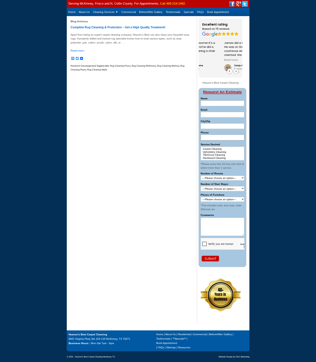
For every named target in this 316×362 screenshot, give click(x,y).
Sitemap (171, 347)
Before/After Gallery (151, 12)
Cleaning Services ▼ (105, 12)
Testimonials (173, 12)
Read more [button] (209, 60)
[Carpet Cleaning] (222, 148)
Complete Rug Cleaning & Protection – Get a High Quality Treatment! (118, 27)
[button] (236, 71)
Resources (184, 347)
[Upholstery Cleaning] (222, 152)
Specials (189, 12)
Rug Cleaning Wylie (97, 69)
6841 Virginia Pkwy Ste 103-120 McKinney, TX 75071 (99, 338)
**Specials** (179, 338)
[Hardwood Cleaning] (222, 158)
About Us (84, 12)
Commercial (128, 12)
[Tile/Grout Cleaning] (222, 154)
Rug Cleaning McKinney (144, 66)
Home (72, 12)
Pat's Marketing (242, 357)
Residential (184, 334)
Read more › (78, 50)
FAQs (200, 12)
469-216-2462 (175, 3)
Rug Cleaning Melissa (168, 66)
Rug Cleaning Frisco (120, 66)
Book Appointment (218, 12)
